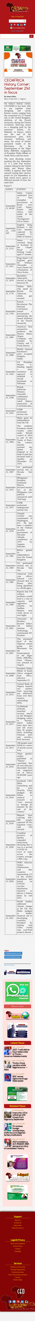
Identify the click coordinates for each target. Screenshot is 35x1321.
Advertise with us (18, 1228)
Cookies (17, 1249)
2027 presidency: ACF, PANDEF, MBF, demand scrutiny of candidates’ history (16, 1145)
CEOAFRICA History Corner (13, 953)
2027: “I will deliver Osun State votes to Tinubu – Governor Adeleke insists (17, 1052)
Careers (17, 1277)
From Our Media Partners (13, 957)
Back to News (9, 965)
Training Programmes (18, 1269)
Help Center (18, 1225)
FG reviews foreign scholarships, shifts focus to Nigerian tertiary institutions (14, 1130)
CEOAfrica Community (17, 1267)
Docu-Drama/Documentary (17, 1274)
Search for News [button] (18, 1006)
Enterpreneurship (18, 1272)
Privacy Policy (17, 1246)
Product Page (17, 1280)
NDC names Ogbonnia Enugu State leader (20, 1078)
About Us (18, 1220)
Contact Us (17, 1223)
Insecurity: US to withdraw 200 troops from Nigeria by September (15, 1116)
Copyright (18, 1251)
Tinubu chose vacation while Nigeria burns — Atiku (15, 1066)
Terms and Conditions (18, 1243)
